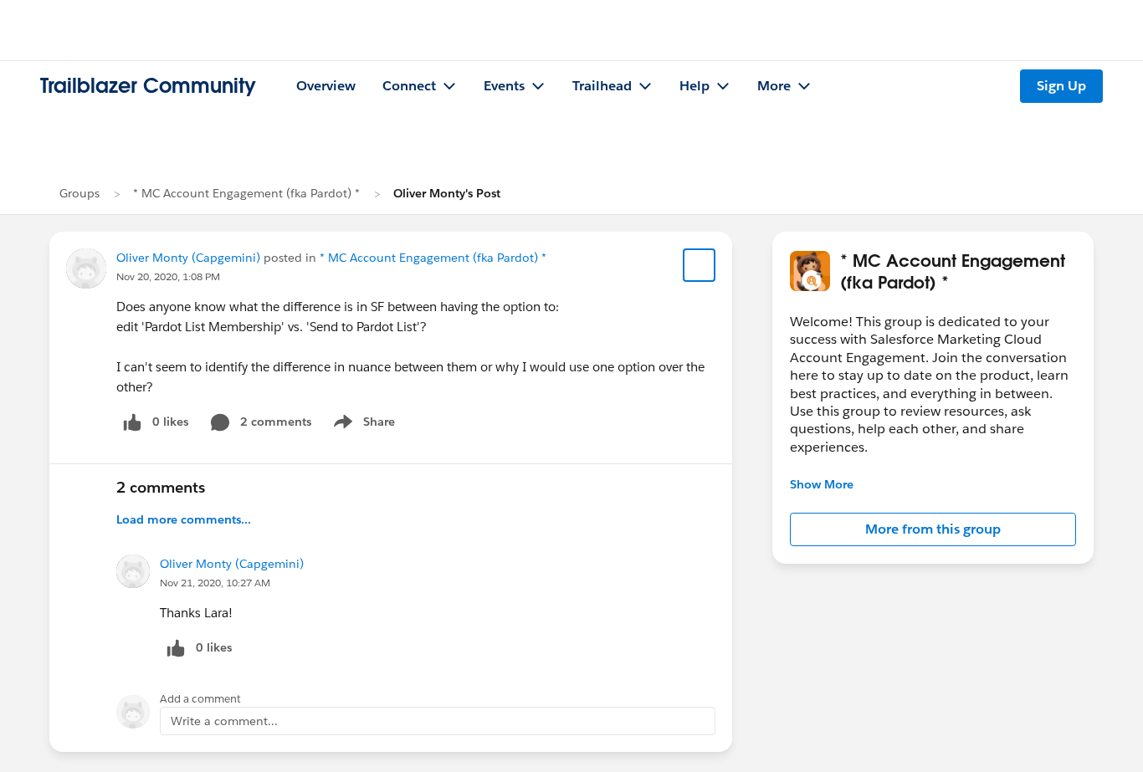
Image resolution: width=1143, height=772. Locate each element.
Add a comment (200, 699)
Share (362, 425)
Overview (326, 86)
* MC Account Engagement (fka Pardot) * (246, 193)
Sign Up (1061, 86)
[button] (933, 529)
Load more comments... (183, 519)
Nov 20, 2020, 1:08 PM (168, 276)
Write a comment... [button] (224, 721)
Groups (79, 193)
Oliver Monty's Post (446, 193)
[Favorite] (699, 265)
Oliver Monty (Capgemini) (188, 257)
